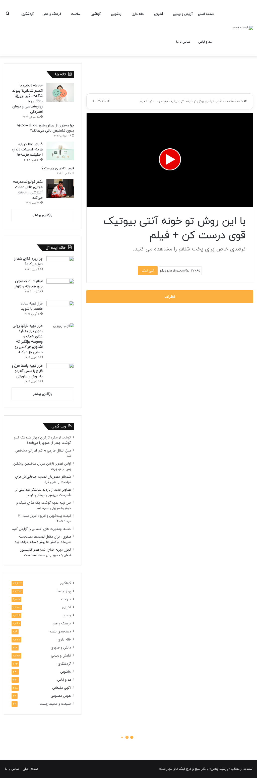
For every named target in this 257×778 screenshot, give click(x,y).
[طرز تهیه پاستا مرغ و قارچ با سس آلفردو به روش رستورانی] (60, 372)
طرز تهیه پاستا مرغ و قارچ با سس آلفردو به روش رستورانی (27, 371)
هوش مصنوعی (61, 695)
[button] (170, 159)
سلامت (76, 14)
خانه (240, 101)
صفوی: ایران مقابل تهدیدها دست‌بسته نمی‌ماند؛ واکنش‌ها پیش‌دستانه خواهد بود (43, 539)
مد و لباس (205, 41)
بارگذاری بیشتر (42, 215)
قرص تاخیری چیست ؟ (57, 168)
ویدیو (67, 615)
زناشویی (116, 14)
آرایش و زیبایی (182, 14)
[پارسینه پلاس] (242, 28)
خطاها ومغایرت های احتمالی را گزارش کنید (41, 529)
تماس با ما (183, 41)
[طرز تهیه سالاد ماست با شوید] (60, 310)
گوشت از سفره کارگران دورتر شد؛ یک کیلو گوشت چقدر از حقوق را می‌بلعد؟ (42, 440)
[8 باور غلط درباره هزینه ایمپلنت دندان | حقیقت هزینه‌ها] (60, 151)
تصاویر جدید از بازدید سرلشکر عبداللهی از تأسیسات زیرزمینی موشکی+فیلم (43, 492)
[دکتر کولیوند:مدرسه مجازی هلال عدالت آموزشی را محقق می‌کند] (60, 188)
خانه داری (138, 14)
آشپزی (158, 14)
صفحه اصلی (206, 14)
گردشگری (27, 14)
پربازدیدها (64, 591)
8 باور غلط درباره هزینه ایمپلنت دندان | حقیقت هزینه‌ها (27, 149)
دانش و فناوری (61, 647)
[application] (170, 160)
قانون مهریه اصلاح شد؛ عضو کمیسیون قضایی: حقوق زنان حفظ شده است (45, 552)
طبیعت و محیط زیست (55, 703)
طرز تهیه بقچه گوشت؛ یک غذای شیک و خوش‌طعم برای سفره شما (43, 505)
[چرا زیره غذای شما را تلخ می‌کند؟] (60, 265)
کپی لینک (148, 270)
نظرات (169, 296)
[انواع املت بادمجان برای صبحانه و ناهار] (60, 288)
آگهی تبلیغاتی (61, 687)
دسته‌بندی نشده (60, 631)
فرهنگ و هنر (52, 14)
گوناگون (96, 14)
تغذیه (218, 101)
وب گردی (58, 426)
